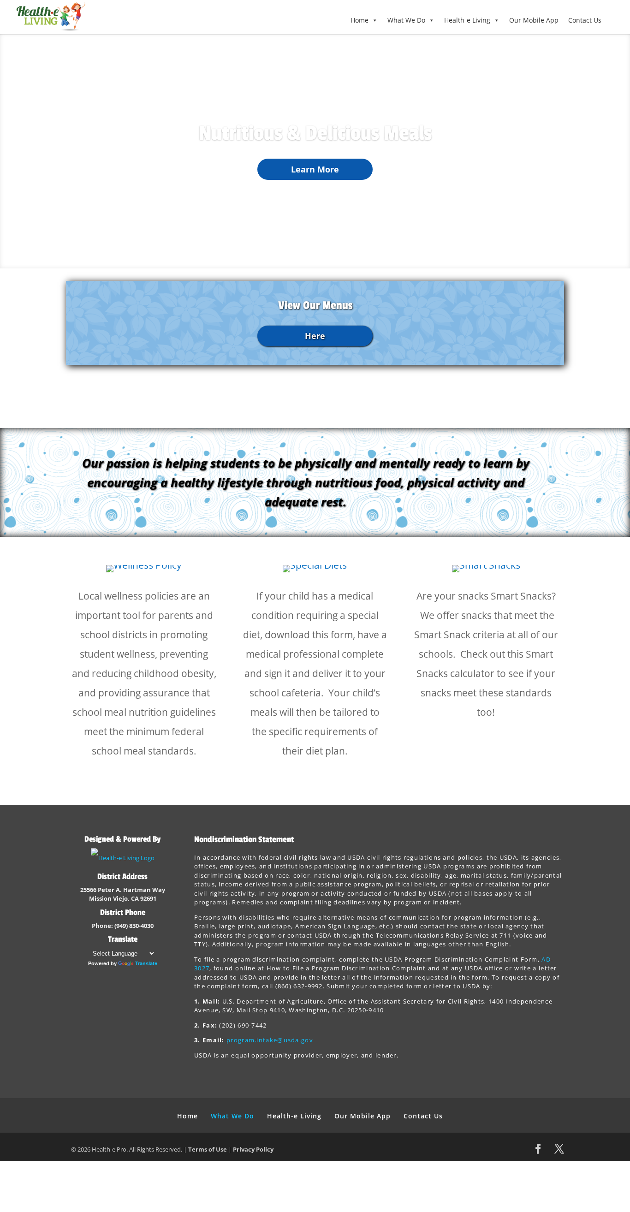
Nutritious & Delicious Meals (315, 133)
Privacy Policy (253, 1149)
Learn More (315, 169)
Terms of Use (207, 1149)
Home (359, 20)
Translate (146, 963)
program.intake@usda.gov (269, 1040)
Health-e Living (467, 20)
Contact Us (584, 20)
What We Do (406, 20)
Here (315, 335)
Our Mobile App (534, 20)
